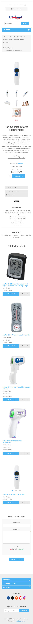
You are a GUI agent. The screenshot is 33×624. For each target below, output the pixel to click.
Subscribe (24, 611)
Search (25, 23)
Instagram (24, 598)
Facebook (8, 598)
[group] (16, 266)
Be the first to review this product (16, 158)
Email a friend (11, 195)
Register (10, 5)
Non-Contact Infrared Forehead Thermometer (12, 441)
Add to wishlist (12, 187)
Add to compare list (13, 191)
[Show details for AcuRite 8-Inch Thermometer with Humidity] (16, 317)
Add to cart (18, 176)
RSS (16, 598)
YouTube (20, 598)
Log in (16, 5)
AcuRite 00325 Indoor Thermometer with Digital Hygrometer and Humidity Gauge (15, 285)
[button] (15, 280)
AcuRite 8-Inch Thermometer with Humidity (16, 335)
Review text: (16, 529)
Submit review (16, 559)
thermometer (24, 235)
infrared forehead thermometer (10, 235)
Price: (13, 172)
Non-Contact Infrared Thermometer (14, 494)
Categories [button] (7, 29)
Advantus (20, 163)
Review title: (16, 522)
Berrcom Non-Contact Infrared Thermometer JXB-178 (17, 388)
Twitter (12, 598)
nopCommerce (20, 621)
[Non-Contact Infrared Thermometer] (7, 93)
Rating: (16, 546)
